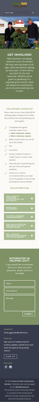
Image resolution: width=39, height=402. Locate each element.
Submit (28, 314)
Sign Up (10, 356)
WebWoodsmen (22, 387)
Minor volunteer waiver (21, 136)
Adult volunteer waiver (21, 133)
